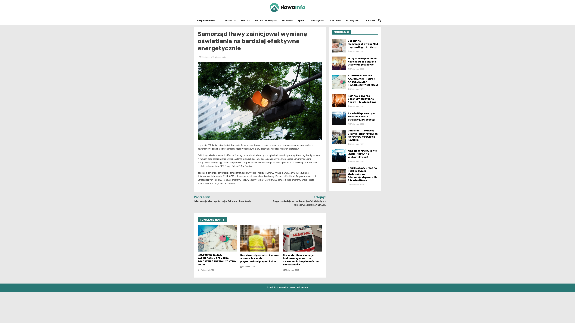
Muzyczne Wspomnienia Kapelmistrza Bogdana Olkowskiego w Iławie (362, 61)
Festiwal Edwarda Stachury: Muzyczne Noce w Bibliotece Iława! (362, 99)
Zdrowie (286, 20)
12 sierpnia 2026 (249, 267)
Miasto (244, 20)
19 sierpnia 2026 (206, 270)
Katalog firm (352, 20)
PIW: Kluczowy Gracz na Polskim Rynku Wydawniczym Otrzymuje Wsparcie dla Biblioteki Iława (362, 174)
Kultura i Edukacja (265, 20)
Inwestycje (221, 57)
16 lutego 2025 (207, 57)
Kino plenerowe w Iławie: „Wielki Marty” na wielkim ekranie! (362, 154)
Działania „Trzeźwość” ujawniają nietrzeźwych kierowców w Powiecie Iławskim (363, 135)
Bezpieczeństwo (206, 20)
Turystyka (316, 20)
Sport (301, 20)
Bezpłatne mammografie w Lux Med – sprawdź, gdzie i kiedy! (363, 44)
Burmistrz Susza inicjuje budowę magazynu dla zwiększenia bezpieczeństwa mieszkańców (301, 260)
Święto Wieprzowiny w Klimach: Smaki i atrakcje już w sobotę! (361, 116)
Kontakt (370, 20)
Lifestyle (334, 20)
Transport (228, 20)
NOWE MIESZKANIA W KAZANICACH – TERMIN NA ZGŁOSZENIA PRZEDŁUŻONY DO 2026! (217, 260)
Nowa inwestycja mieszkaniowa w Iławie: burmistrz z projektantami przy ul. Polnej (259, 258)
